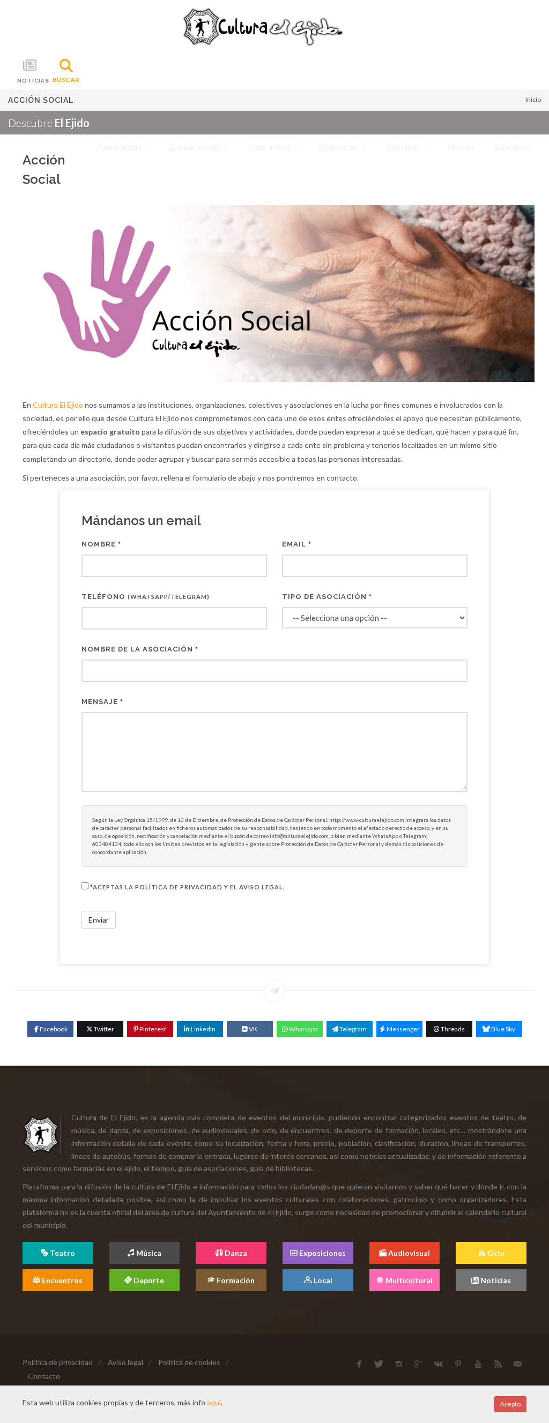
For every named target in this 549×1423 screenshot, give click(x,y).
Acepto (510, 1404)
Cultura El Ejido (58, 404)
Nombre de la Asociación (139, 649)
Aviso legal (125, 1362)
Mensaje (102, 702)
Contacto (44, 1376)
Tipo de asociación (327, 597)
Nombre (101, 544)
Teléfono (145, 597)
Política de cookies (189, 1362)
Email (296, 544)
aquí (214, 1402)
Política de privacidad (58, 1362)
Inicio (533, 99)
